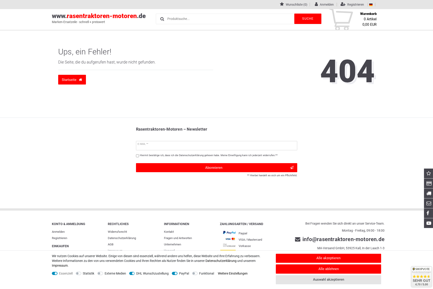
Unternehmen (172, 244)
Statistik (88, 273)
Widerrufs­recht (117, 231)
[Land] (371, 4)
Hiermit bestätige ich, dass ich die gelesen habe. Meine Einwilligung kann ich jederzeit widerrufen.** (209, 155)
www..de (99, 18)
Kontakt (169, 231)
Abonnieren (213, 168)
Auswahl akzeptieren (328, 279)
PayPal (184, 273)
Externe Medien (115, 273)
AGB (110, 244)
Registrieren (59, 238)
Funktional (206, 273)
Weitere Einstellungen (233, 273)
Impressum (60, 265)
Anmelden (58, 231)
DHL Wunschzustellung (152, 273)
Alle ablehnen (328, 269)
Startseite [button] (69, 80)
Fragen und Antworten (178, 238)
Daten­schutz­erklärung (122, 238)
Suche (307, 18)
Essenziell (66, 273)
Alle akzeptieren (328, 258)
